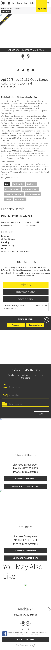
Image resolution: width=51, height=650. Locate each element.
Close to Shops (30, 189)
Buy (14, 2)
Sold (32, 2)
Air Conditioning (12, 189)
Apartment (20, 199)
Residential (18, 184)
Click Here (6, 12)
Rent (26, 2)
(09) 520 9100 (30, 472)
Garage (8, 199)
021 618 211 (30, 540)
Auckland (25, 609)
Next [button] (49, 609)
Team (19, 2)
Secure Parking (33, 194)
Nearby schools (35, 325)
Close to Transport (13, 194)
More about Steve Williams (25, 486)
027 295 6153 (30, 468)
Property (16, 325)
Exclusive (31, 184)
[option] (25, 607)
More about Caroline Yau (25, 558)
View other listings (25, 478)
